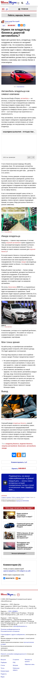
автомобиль (24, 98)
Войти (28, 3)
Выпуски (3, 659)
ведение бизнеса (26, 443)
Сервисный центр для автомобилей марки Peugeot (25, 525)
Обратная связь (29, 664)
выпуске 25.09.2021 (23, 501)
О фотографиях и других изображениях (13, 634)
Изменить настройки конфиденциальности (14, 654)
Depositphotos (20, 86)
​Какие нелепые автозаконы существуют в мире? (24, 515)
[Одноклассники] (21, 25)
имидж (23, 262)
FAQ (14, 662)
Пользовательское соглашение (10, 631)
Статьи (3, 665)
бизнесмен (22, 446)
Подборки (4, 662)
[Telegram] (24, 25)
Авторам (15, 665)
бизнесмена (12, 287)
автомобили (31, 446)
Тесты (2, 668)
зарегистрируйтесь (9, 571)
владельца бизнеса (19, 423)
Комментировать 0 (19, 462)
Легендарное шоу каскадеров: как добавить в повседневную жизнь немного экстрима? (25, 546)
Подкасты (4, 674)
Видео (3, 676)
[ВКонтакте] (19, 25)
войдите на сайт (25, 571)
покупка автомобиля (9, 446)
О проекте (16, 659)
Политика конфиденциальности (10, 629)
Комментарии (5, 671)
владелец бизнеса (12, 443)
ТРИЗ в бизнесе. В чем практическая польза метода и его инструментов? (25, 535)
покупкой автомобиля (13, 242)
